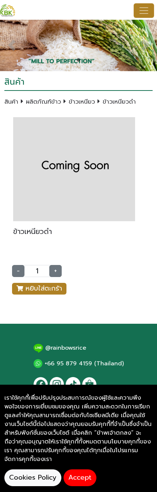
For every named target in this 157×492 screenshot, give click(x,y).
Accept (80, 477)
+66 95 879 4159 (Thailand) (83, 363)
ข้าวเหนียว (82, 101)
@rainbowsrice (64, 347)
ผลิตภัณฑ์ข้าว (43, 101)
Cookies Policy (33, 477)
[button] (12, 45)
